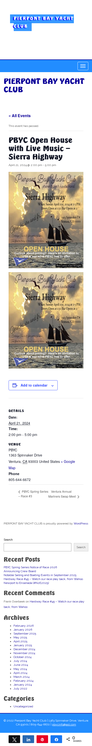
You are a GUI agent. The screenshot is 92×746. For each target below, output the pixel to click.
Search (8, 539)
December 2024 (24, 649)
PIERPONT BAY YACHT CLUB (44, 22)
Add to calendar (34, 385)
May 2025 (20, 637)
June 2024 (20, 665)
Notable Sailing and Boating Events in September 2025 (40, 575)
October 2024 (22, 657)
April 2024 (20, 673)
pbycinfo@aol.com (64, 724)
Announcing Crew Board (20, 571)
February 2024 (23, 680)
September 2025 (24, 633)
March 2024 (21, 677)
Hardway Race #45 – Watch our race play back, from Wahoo (43, 579)
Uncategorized (23, 706)
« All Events (20, 115)
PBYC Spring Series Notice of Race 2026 (30, 567)
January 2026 (22, 629)
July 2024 (20, 661)
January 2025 (22, 645)
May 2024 (20, 669)
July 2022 (20, 688)
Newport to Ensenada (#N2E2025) (26, 583)
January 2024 (22, 684)
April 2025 (20, 641)
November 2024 (24, 653)
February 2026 (23, 625)
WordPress (81, 523)
